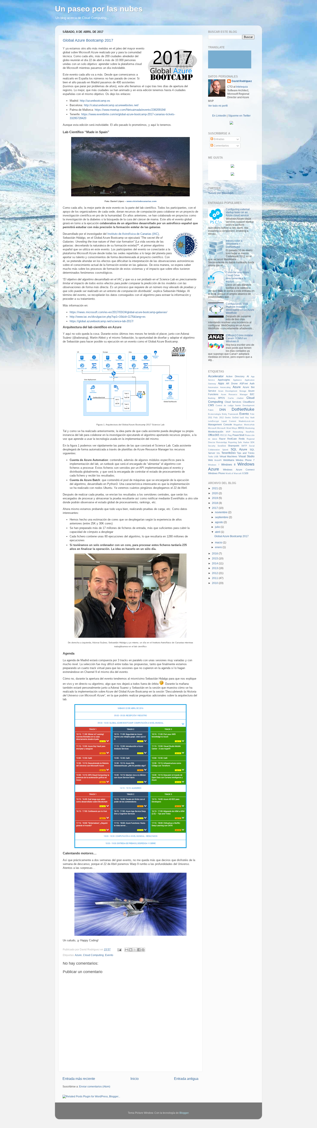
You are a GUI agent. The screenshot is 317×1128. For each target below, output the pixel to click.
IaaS (242, 417)
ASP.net (244, 383)
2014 (215, 563)
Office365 (213, 435)
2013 (215, 568)
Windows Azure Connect (238, 469)
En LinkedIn (219, 115)
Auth (252, 383)
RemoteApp (221, 442)
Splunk (225, 450)
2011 (215, 578)
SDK (252, 442)
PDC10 (223, 435)
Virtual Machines (228, 456)
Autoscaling (225, 387)
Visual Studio (246, 456)
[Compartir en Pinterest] (143, 950)
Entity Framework (230, 414)
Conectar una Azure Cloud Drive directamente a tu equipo (237, 277)
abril (218, 531)
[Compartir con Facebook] (139, 950)
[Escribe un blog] (131, 950)
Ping (230, 435)
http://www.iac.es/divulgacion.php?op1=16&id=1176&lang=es (108, 316)
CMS (211, 405)
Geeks (228, 417)
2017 (215, 507)
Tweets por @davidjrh (221, 193)
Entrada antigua (186, 1079)
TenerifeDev (228, 452)
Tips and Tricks (245, 453)
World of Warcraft (234, 473)
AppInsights (224, 380)
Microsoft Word (224, 428)
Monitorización (215, 431)
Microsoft (212, 428)
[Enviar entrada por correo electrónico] (119, 949)
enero (219, 547)
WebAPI (218, 460)
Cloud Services (233, 402)
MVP (228, 432)
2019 (215, 498)
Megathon (238, 425)
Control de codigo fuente (228, 405)
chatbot (240, 398)
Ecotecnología (214, 414)
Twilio (210, 457)
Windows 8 (228, 464)
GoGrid (235, 417)
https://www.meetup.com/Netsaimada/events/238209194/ (130, 109)
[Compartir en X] (135, 950)
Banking (211, 398)
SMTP (244, 446)
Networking (238, 432)
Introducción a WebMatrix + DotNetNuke (234, 243)
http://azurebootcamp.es (95, 100)
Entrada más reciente (79, 1079)
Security (211, 446)
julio (218, 526)
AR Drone (232, 383)
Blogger (183, 1112)
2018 (215, 503)
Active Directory (235, 376)
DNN (222, 409)
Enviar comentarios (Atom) (94, 1086)
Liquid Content (228, 421)
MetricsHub (249, 425)
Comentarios (221, 145)
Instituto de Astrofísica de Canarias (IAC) (133, 233)
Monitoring (249, 428)
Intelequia (242, 86)
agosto (219, 522)
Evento (109, 955)
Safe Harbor (243, 442)
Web (210, 460)
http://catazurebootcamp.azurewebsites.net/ (111, 105)
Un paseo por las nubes (99, 8)
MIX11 (241, 428)
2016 (215, 553)
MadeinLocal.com (246, 421)
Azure (78, 955)
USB (216, 457)
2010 (215, 583)
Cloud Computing (93, 955)
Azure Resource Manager (234, 394)
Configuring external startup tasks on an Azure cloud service (238, 212)
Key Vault (249, 417)
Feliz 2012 (218, 417)
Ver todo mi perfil (218, 105)
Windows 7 (213, 465)
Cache (231, 398)
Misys (234, 428)
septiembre (222, 517)
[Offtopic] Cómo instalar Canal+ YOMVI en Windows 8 (239, 338)
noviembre (221, 512)
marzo (219, 542)
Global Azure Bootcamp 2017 (88, 40)
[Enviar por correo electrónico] (126, 950)
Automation (213, 387)
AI (248, 376)
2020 (215, 493)
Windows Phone (216, 473)
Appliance (237, 380)
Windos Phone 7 (245, 460)
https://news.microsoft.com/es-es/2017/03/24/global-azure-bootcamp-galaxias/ (118, 312)
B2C (252, 394)
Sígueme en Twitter (239, 115)
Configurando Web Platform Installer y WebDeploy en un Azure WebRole (240, 308)
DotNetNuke (243, 409)
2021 (215, 488)
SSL (218, 453)
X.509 (245, 473)
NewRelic (250, 432)
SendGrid (222, 446)
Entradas (218, 139)
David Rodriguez (242, 81)
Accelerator (216, 376)
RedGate (232, 438)
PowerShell (238, 435)
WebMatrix (228, 460)
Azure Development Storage (232, 391)
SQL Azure (239, 449)
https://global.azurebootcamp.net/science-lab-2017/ (101, 321)
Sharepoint (233, 445)
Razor (222, 438)
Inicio (134, 1079)
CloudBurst (248, 402)
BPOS (221, 398)
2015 (215, 558)
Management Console (220, 424)
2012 (215, 573)
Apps (221, 383)
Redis (242, 438)
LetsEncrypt (213, 421)
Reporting (232, 442)
